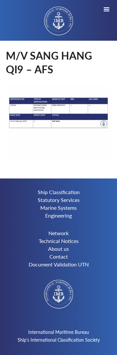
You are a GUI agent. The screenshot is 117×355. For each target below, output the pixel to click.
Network (58, 233)
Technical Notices (59, 241)
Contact (58, 256)
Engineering (58, 215)
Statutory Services (59, 200)
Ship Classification (59, 192)
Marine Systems (58, 208)
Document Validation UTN (59, 264)
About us (58, 249)
